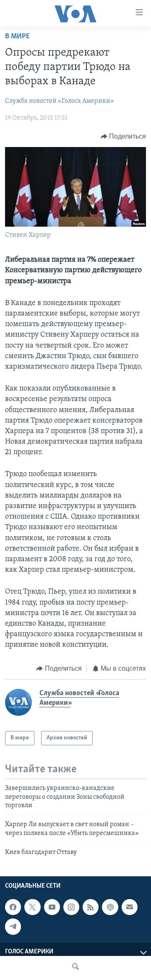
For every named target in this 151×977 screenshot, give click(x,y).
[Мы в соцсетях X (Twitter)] (32, 907)
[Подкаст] (110, 907)
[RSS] (91, 907)
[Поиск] (75, 966)
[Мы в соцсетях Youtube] (52, 907)
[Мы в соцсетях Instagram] (71, 907)
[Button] (123, 136)
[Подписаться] (130, 907)
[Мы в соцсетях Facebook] (13, 907)
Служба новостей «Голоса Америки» (59, 101)
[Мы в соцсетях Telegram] (13, 926)
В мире (17, 36)
